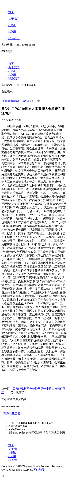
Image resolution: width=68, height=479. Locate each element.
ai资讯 (25, 101)
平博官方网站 (10, 101)
